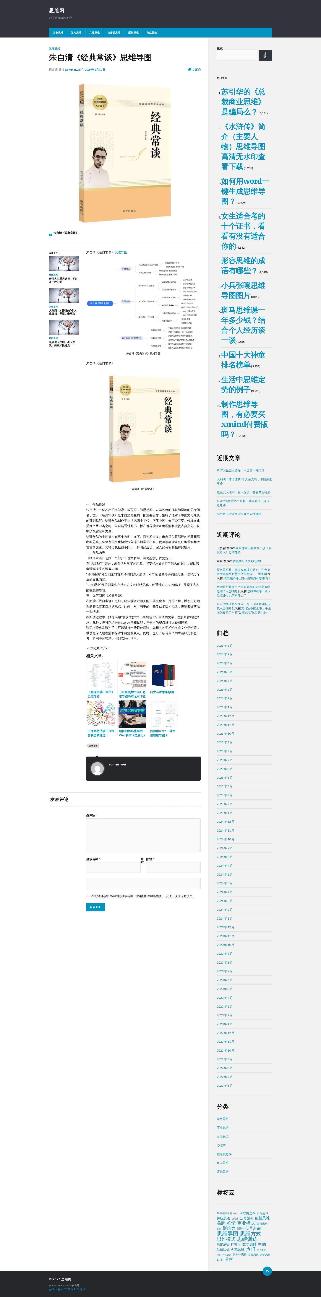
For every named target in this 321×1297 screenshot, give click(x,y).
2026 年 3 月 (225, 689)
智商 (262, 1244)
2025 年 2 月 (225, 804)
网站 (142, 860)
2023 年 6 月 (225, 980)
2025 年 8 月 (225, 751)
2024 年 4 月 (225, 892)
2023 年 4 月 (225, 997)
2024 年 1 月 (225, 918)
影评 (240, 1228)
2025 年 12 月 (225, 716)
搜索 (220, 48)
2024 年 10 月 (225, 839)
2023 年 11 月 (225, 936)
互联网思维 (248, 1213)
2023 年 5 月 (225, 988)
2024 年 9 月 (225, 848)
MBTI (235, 1213)
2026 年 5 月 (225, 672)
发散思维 (58, 32)
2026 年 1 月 (225, 707)
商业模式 (246, 1223)
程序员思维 (114, 32)
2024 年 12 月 (225, 821)
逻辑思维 (133, 32)
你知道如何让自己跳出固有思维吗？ (247, 578)
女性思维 (94, 32)
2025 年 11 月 (225, 724)
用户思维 (261, 1250)
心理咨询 (252, 1228)
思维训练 (247, 1239)
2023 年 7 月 (225, 971)
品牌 (221, 1223)
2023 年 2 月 (225, 1015)
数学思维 (249, 1244)
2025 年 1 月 (225, 812)
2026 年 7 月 (225, 654)
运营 (228, 1259)
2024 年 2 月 (225, 909)
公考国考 (246, 1218)
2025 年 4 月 (225, 786)
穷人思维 (226, 1254)
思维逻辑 (223, 1244)
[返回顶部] (267, 1271)
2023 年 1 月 (225, 1024)
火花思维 (237, 1249)
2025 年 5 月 (225, 777)
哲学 (231, 1223)
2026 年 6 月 (225, 663)
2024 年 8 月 (225, 856)
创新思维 (262, 1218)
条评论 (91, 815)
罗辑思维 (253, 1254)
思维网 (57, 10)
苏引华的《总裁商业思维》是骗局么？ (243, 101)
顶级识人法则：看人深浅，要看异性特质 (243, 492)
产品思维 (262, 1213)
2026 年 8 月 (225, 645)
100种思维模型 (224, 1213)
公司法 (235, 1218)
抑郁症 (236, 1244)
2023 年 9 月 (225, 953)
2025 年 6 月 (225, 768)
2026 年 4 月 (225, 680)
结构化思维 (240, 1254)
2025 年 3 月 (225, 795)
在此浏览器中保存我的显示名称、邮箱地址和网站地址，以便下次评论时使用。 (143, 896)
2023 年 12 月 (225, 927)
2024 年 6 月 (225, 874)
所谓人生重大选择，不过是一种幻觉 (240, 470)
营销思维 (265, 1254)
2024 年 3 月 (225, 900)
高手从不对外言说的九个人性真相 (239, 514)
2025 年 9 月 (225, 742)
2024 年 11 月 (225, 830)
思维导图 (121, 252)
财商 (220, 1259)
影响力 (229, 1228)
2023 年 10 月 (225, 944)
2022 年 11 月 (225, 1041)
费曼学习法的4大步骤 (247, 561)
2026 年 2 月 (225, 698)
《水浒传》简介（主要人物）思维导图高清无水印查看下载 (243, 146)
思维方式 (250, 1233)
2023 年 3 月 (225, 1006)
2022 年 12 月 (225, 1032)
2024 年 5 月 (225, 883)
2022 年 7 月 (225, 1076)
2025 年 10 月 (225, 733)
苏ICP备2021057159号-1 (67, 1289)
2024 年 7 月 (225, 865)
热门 (250, 1249)
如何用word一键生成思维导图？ (245, 191)
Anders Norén (62, 1285)
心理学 (221, 1145)
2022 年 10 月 (225, 1050)
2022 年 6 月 (225, 1085)
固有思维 (262, 1223)
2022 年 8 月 (225, 1068)
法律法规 (223, 1250)
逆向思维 (76, 32)
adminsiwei (73, 69)
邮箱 (150, 859)
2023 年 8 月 (225, 962)
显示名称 (93, 859)
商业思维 (152, 32)
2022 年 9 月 (225, 1059)
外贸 (219, 1229)
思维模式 (226, 1239)
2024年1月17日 (95, 69)
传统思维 (223, 1218)
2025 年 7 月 (225, 760)
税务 (219, 1255)
